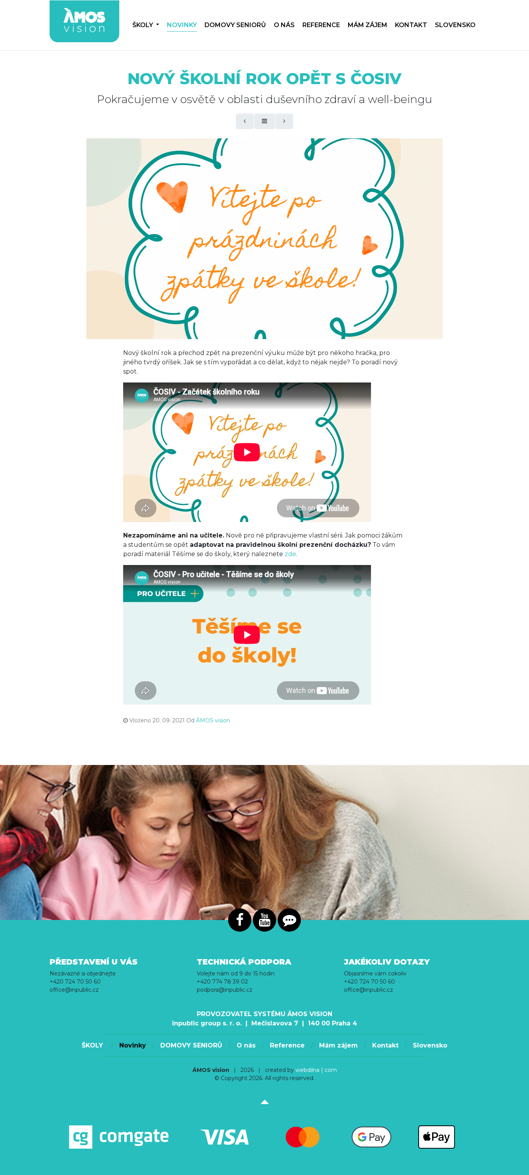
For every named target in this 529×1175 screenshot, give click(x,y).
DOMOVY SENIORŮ (235, 25)
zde (290, 554)
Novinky (182, 25)
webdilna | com (316, 1069)
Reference (321, 25)
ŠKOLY (143, 25)
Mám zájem (367, 25)
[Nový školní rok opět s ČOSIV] (264, 238)
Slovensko (455, 25)
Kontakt (411, 25)
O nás (284, 25)
